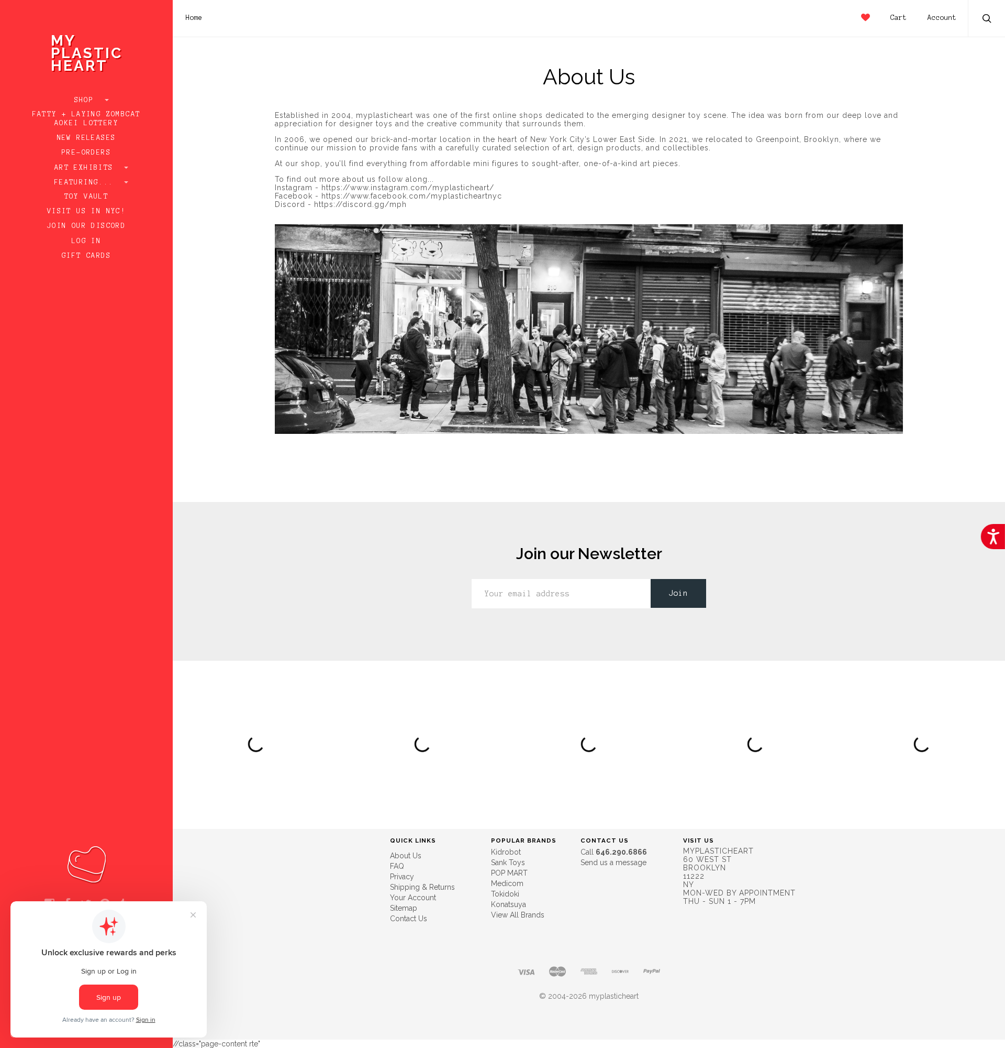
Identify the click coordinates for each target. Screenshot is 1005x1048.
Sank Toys (508, 862)
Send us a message (613, 862)
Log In (86, 241)
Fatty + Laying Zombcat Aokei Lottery (86, 119)
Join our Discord (86, 226)
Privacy (402, 876)
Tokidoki (505, 894)
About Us (405, 856)
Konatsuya (508, 904)
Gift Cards (86, 255)
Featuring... (86, 182)
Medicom (507, 883)
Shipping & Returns (422, 887)
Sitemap (403, 908)
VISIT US (698, 840)
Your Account (413, 897)
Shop (86, 100)
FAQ (397, 866)
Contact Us (408, 918)
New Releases (86, 137)
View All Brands (517, 915)
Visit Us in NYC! (86, 211)
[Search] (987, 19)
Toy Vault (86, 196)
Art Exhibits (86, 167)
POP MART (509, 873)
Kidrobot (506, 852)
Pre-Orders (86, 152)
